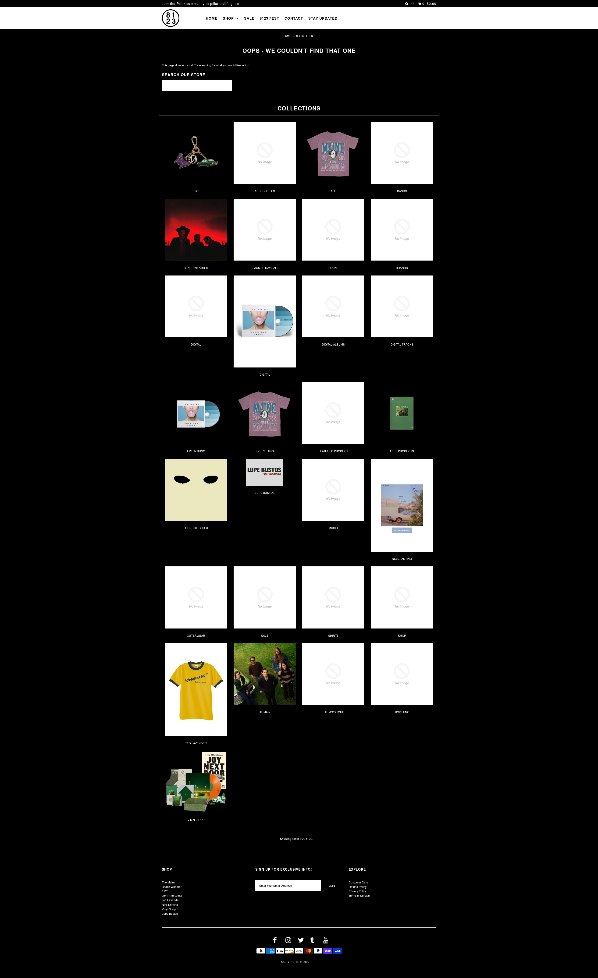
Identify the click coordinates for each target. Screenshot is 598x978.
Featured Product (333, 451)
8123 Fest (269, 18)
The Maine (264, 712)
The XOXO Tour (333, 712)
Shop (228, 18)
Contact (294, 18)
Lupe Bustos (264, 492)
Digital (196, 344)
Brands (402, 268)
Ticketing (402, 712)
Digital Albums (333, 344)
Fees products (402, 451)
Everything (196, 451)
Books (333, 268)
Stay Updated (323, 18)
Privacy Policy (358, 891)
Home (211, 18)
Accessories (265, 191)
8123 (196, 191)
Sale (249, 18)
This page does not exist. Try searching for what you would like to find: (206, 65)
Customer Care (358, 882)
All (333, 191)
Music (333, 528)
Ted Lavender (196, 743)
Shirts (333, 635)
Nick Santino (402, 559)
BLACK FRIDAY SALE (265, 268)
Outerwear (196, 635)
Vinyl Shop (196, 820)
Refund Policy (358, 887)
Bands (402, 191)
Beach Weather (196, 268)
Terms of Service (359, 895)
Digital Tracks (402, 344)
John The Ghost (196, 528)
